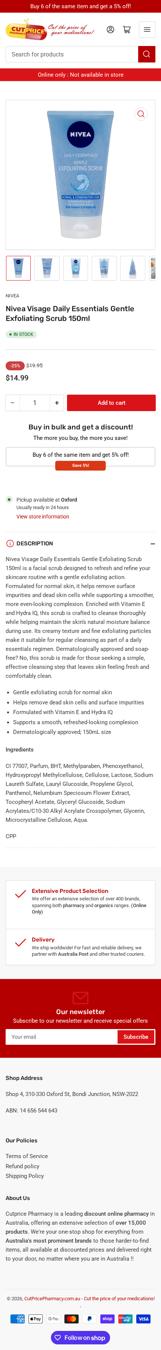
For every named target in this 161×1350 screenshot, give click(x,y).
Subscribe (136, 1037)
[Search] (147, 54)
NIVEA (12, 296)
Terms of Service (27, 1156)
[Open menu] (147, 29)
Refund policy (22, 1166)
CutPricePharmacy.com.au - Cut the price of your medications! (89, 1298)
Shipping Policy (25, 1176)
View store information (42, 517)
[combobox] (80, 54)
